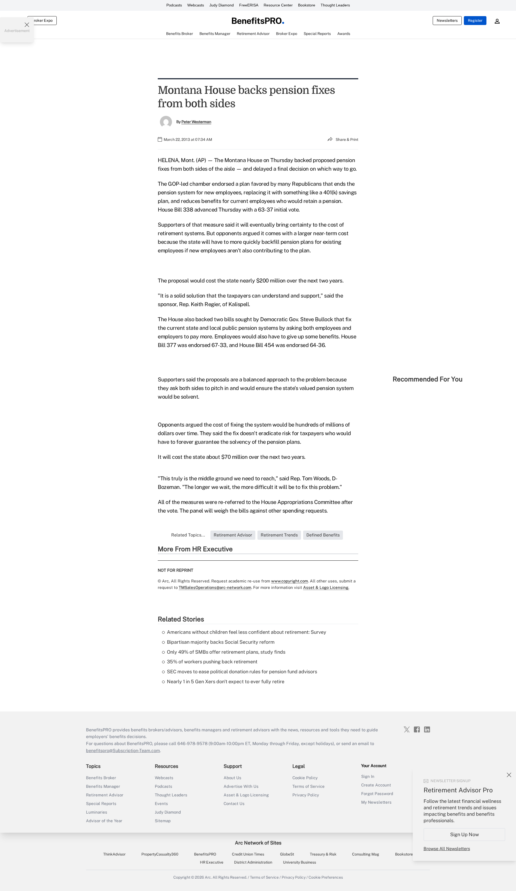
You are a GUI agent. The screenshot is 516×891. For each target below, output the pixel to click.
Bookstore (306, 5)
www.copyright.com (289, 581)
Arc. (208, 877)
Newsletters (447, 20)
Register (475, 20)
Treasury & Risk (323, 854)
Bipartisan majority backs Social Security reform (221, 642)
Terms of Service (308, 786)
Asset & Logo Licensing (246, 795)
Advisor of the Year (104, 820)
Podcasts (174, 5)
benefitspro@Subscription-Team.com (123, 750)
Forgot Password (377, 793)
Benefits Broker (101, 777)
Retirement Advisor (104, 795)
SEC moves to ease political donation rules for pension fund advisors (242, 671)
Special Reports (101, 803)
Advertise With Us (241, 786)
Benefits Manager (103, 786)
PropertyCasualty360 (159, 854)
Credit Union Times (248, 854)
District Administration (253, 862)
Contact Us (234, 803)
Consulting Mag (365, 854)
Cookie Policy (305, 777)
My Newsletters (376, 802)
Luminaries (96, 812)
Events (161, 803)
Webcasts (195, 5)
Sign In (367, 776)
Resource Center (278, 5)
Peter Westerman (196, 122)
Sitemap (163, 820)
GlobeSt (287, 854)
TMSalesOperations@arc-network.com (215, 587)
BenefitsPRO (205, 854)
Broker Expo (42, 20)
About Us (232, 777)
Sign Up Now (464, 834)
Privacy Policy (305, 795)
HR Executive (211, 862)
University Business (299, 862)
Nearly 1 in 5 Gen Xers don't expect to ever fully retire (225, 681)
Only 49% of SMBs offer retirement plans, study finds (226, 652)
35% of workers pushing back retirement (212, 661)
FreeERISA (248, 5)
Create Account (376, 785)
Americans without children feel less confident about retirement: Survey (246, 632)
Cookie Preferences (326, 877)
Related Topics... (188, 535)
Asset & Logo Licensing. (326, 587)
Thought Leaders (335, 5)
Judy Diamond (221, 5)
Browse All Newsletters (447, 848)
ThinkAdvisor (114, 854)
